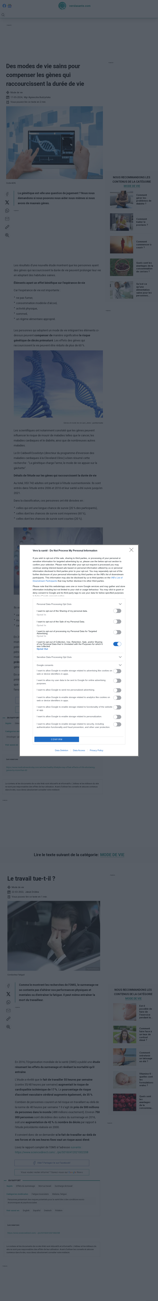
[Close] (132, 551)
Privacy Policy (96, 750)
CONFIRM (56, 739)
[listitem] (79, 604)
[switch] (117, 611)
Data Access (79, 750)
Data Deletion (61, 750)
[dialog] (79, 650)
